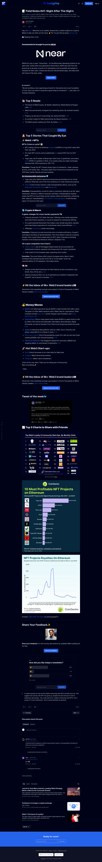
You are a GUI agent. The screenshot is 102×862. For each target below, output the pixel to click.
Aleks (27, 757)
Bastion (28, 309)
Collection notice (62, 850)
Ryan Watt (41, 314)
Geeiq (27, 330)
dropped (52, 147)
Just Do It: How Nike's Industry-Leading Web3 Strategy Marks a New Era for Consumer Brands (42, 789)
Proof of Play (29, 319)
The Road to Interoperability (55, 198)
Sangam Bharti (45, 807)
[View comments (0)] (37, 809)
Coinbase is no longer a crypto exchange (37, 803)
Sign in (97, 3)
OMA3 (27, 185)
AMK (27, 739)
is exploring (37, 228)
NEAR (53, 44)
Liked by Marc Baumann (32, 741)
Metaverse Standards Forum (35, 187)
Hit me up (73, 33)
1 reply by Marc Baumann (33, 768)
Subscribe (89, 3)
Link (30, 107)
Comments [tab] (26, 724)
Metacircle (52, 187)
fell (56, 153)
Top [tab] (24, 784)
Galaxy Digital (30, 247)
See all (25, 826)
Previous (28, 713)
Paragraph (28, 359)
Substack (43, 858)
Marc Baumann (29, 21)
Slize (26, 352)
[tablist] (29, 724)
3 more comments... (27, 776)
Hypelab (28, 355)
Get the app (59, 854)
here (56, 476)
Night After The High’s (36, 617)
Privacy (51, 850)
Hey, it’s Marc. (26, 805)
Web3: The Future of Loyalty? (33, 814)
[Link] (19, 44)
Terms (55, 850)
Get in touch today (41, 292)
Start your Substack (46, 854)
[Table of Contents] (2, 431)
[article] (51, 793)
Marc (30, 30)
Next (75, 713)
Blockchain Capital (31, 335)
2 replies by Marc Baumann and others (37, 752)
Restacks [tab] (32, 724)
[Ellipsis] (79, 739)
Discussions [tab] (34, 784)
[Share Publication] (82, 3)
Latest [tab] (28, 784)
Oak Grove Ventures (32, 341)
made (27, 161)
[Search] (78, 3)
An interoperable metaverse (34, 176)
